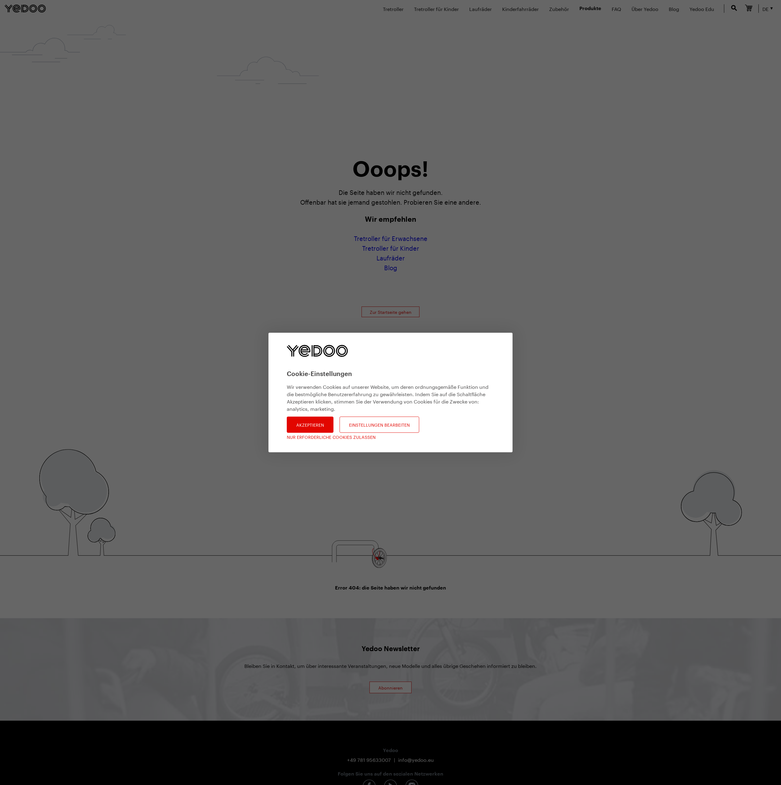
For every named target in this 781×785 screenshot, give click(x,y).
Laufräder (480, 8)
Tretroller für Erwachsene (390, 237)
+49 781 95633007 (369, 759)
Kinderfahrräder (520, 8)
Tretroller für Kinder (436, 8)
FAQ (616, 8)
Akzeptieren (310, 424)
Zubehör (559, 8)
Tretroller (393, 8)
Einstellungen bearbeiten (379, 424)
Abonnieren (390, 687)
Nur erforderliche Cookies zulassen (331, 437)
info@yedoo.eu (416, 759)
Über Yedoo (645, 8)
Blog (390, 267)
